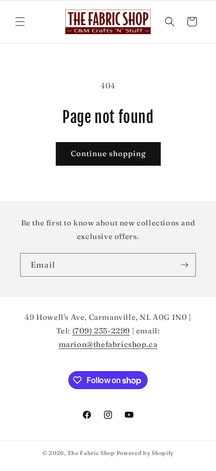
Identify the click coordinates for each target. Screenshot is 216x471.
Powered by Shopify (145, 452)
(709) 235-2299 (101, 330)
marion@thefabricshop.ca (108, 344)
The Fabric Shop (91, 452)
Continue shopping (108, 153)
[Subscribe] (184, 265)
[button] (20, 22)
